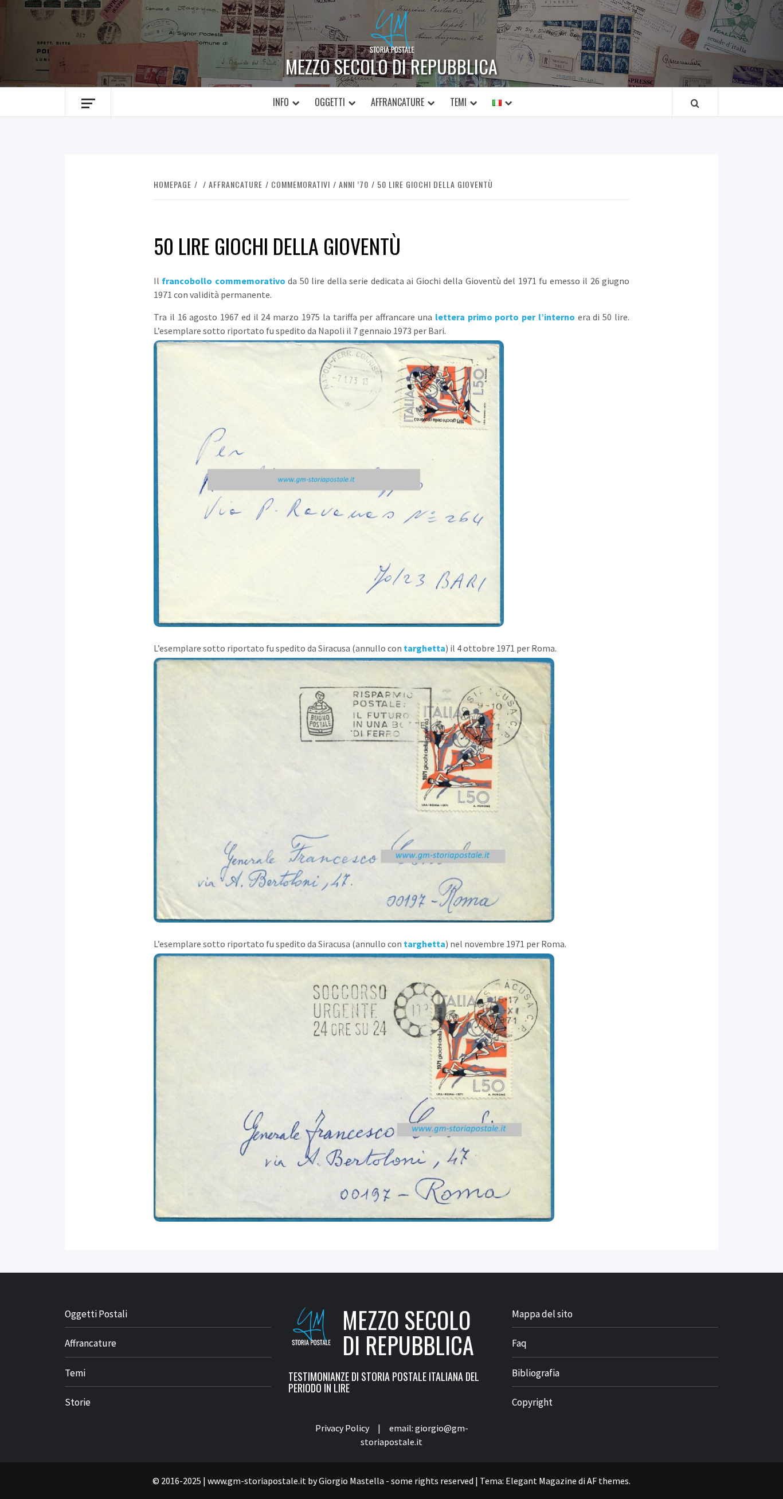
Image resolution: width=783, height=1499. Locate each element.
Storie (78, 1402)
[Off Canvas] (88, 103)
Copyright (532, 1402)
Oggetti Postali (96, 1314)
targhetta (424, 648)
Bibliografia (535, 1373)
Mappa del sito (542, 1314)
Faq (519, 1343)
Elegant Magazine (541, 1480)
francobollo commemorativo (223, 281)
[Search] (695, 103)
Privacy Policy (342, 1428)
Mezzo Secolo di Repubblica (391, 66)
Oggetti (330, 102)
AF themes (608, 1480)
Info (281, 102)
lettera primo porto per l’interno (505, 317)
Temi (458, 102)
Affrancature (397, 102)
